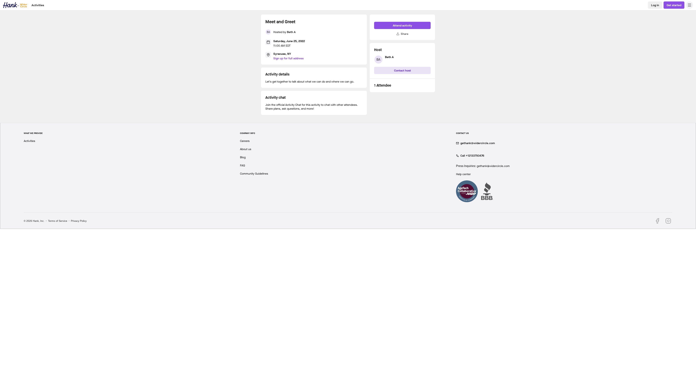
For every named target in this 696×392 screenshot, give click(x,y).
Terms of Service (57, 220)
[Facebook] (657, 221)
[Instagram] (668, 221)
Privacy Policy (79, 220)
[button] (689, 5)
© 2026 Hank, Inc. (34, 220)
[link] (655, 5)
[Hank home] (15, 5)
